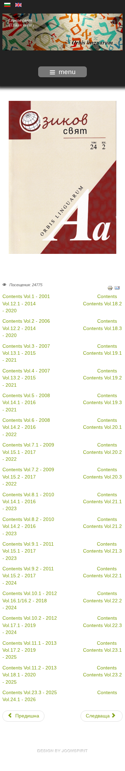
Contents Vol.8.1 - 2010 (28, 494)
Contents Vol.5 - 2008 (26, 395)
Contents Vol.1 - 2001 (26, 296)
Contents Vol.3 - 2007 (26, 346)
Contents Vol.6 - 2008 (26, 420)
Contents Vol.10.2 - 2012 (29, 618)
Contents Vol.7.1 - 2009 (28, 445)
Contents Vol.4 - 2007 (26, 371)
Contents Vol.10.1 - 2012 (29, 593)
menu (67, 71)
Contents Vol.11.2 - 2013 (29, 667)
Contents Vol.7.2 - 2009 (28, 469)
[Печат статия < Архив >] (110, 287)
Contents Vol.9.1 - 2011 (28, 544)
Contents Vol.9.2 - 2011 (28, 568)
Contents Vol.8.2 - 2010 (28, 519)
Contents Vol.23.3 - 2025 (29, 692)
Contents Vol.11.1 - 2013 (29, 643)
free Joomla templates (63, 750)
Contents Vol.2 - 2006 (26, 321)
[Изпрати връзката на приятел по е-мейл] (117, 287)
